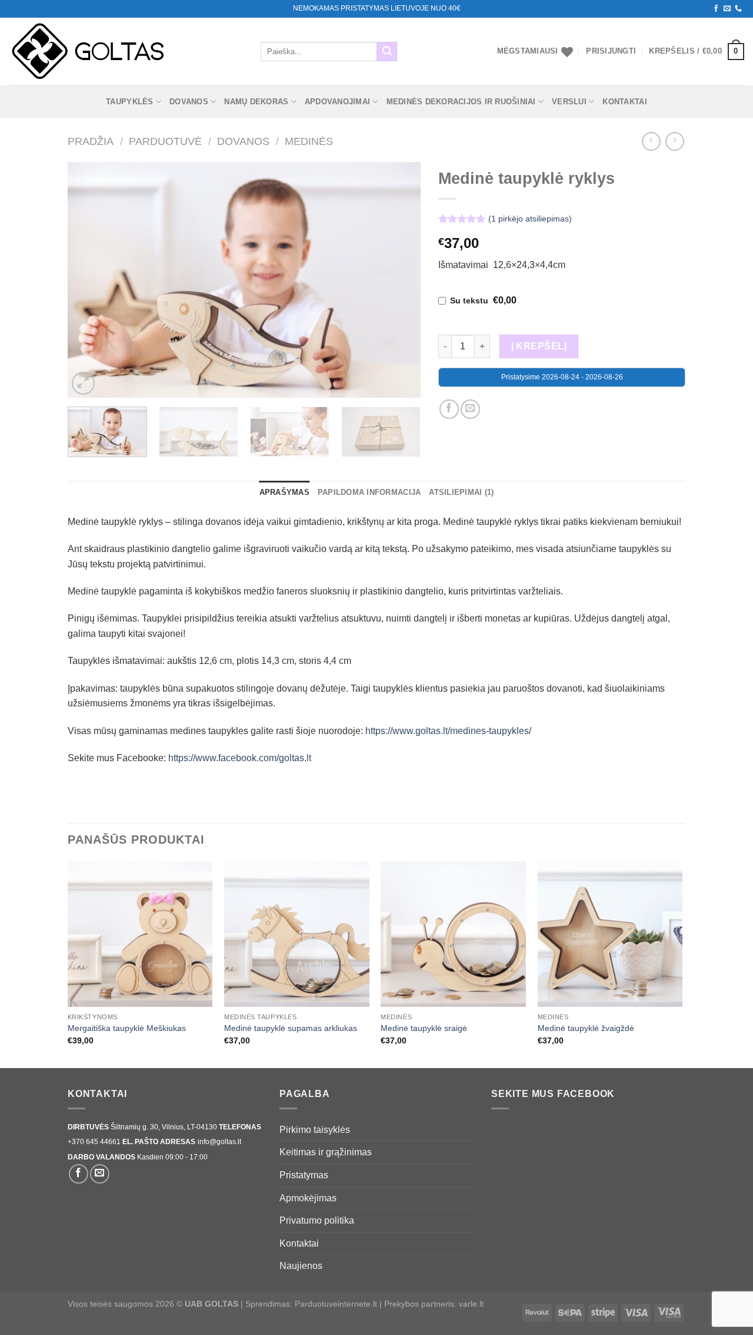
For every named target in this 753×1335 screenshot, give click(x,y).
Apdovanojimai (337, 101)
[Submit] (387, 52)
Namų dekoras (256, 101)
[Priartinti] (83, 383)
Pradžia (91, 141)
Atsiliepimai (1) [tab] (461, 492)
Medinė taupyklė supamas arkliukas (290, 1028)
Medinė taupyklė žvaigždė (586, 1028)
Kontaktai (624, 101)
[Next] (398, 279)
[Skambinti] (738, 9)
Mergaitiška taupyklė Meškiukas (127, 1028)
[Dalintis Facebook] (449, 409)
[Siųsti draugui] (470, 409)
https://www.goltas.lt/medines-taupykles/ (448, 731)
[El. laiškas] (727, 9)
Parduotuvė (165, 141)
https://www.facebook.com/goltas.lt (239, 758)
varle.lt (471, 1303)
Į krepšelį (539, 346)
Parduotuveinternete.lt (336, 1303)
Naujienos (300, 1266)
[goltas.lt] (126, 51)
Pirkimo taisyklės (314, 1130)
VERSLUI (569, 101)
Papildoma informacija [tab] (369, 492)
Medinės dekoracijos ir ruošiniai (461, 101)
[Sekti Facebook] (715, 9)
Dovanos (188, 101)
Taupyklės (129, 101)
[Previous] (89, 279)
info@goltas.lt (219, 1142)
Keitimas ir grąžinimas (325, 1152)
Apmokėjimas (307, 1198)
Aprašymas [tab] (284, 492)
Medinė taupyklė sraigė (424, 1028)
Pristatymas (303, 1175)
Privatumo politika (316, 1220)
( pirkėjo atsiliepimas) (530, 219)
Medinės (309, 141)
